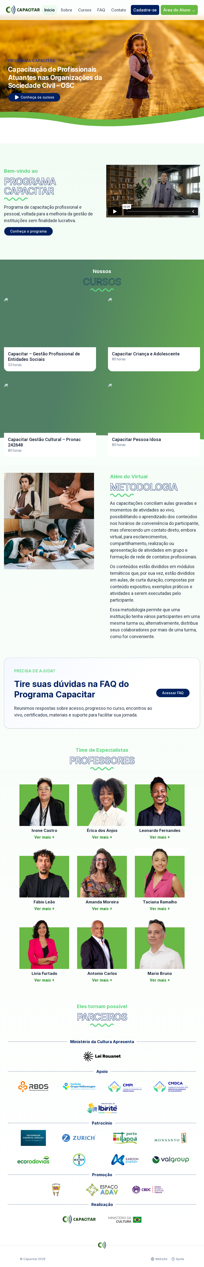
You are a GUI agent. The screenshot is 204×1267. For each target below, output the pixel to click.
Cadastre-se (145, 9)
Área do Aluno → (179, 9)
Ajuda (180, 1259)
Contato (118, 9)
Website (161, 1259)
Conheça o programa (28, 231)
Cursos (84, 9)
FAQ (101, 9)
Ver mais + (44, 837)
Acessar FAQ (173, 693)
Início (49, 9)
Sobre (66, 9)
